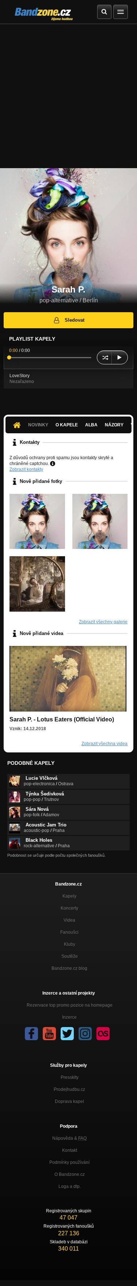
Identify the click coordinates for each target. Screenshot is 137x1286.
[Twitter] (67, 1033)
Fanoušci (69, 932)
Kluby (69, 944)
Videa (69, 920)
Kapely (69, 896)
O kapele (67, 424)
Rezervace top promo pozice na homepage (70, 1005)
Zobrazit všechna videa (104, 743)
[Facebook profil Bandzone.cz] (31, 1033)
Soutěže (69, 956)
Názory (114, 424)
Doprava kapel (69, 1101)
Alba (91, 424)
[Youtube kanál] (49, 1033)
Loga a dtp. (69, 1186)
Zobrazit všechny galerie (103, 621)
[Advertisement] (68, 96)
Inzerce (69, 1017)
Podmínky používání (69, 1162)
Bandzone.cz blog (69, 968)
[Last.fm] (103, 1033)
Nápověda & (69, 1138)
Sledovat (74, 320)
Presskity (70, 1077)
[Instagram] (85, 1033)
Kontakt (69, 1150)
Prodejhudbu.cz (69, 1089)
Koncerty (69, 908)
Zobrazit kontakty (26, 469)
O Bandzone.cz (69, 1174)
